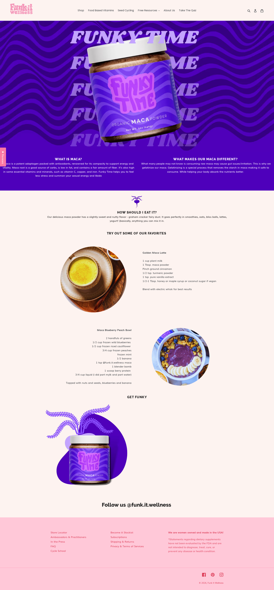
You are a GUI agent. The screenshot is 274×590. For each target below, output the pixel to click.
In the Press (58, 541)
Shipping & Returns (122, 541)
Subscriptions (119, 537)
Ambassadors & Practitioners (68, 537)
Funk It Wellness (215, 582)
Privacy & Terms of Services (127, 546)
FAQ (53, 546)
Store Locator (59, 532)
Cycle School (58, 551)
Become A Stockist (122, 532)
